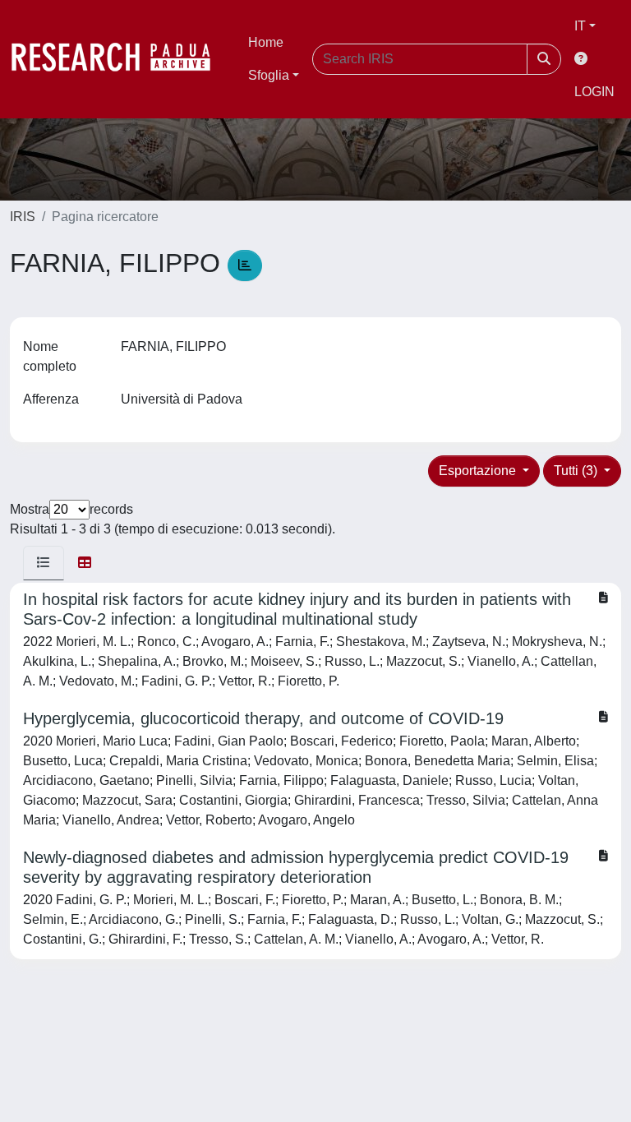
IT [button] (580, 26)
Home (265, 42)
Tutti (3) (577, 471)
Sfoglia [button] (268, 75)
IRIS (22, 217)
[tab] (43, 563)
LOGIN (594, 92)
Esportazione (479, 471)
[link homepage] (119, 59)
